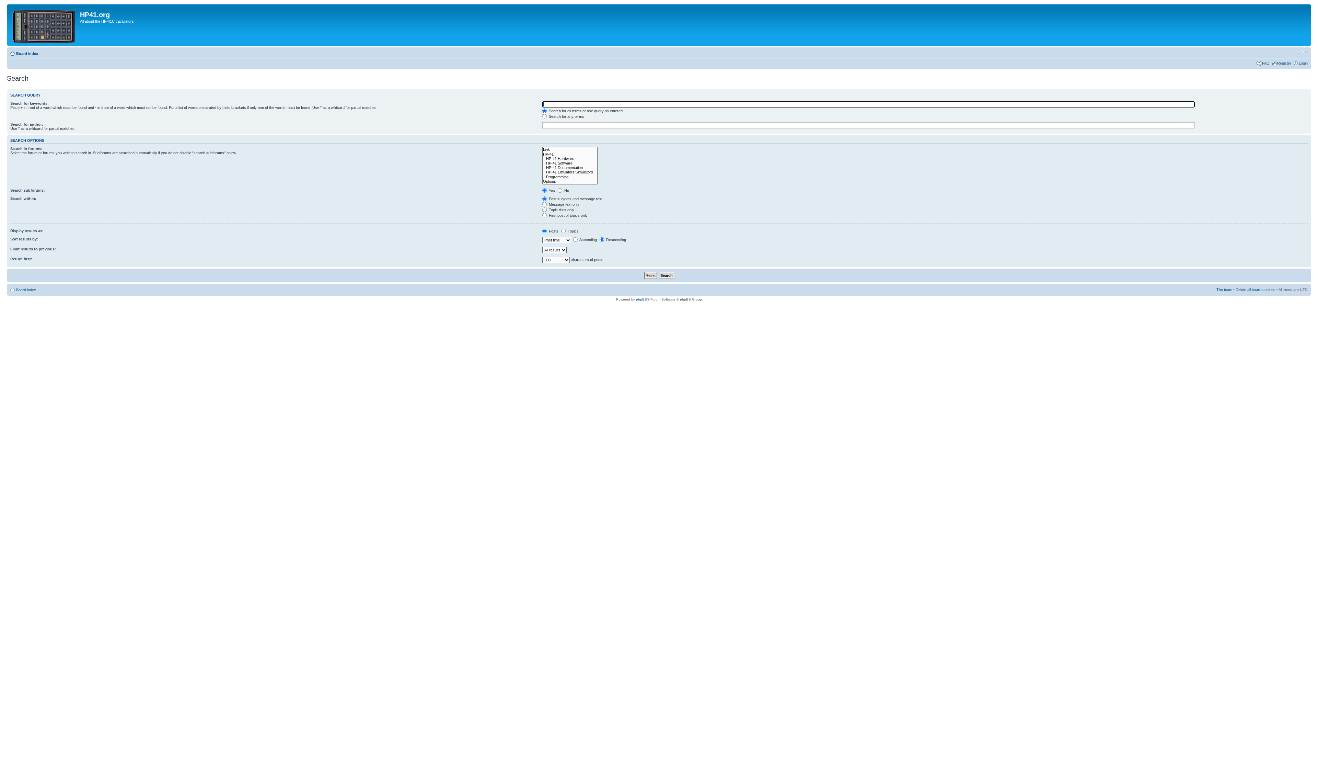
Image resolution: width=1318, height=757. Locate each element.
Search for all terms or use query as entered (585, 111)
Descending (615, 240)
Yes (551, 191)
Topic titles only (561, 210)
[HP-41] (570, 154)
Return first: (21, 259)
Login (1303, 63)
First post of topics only (568, 215)
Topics (573, 231)
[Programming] (570, 177)
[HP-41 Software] (570, 163)
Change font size (1303, 52)
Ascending (588, 240)
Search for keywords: (29, 103)
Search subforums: (27, 190)
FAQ (1266, 63)
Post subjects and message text (575, 199)
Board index (27, 54)
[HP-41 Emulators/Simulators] (570, 172)
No (566, 191)
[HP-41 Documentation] (570, 168)
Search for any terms (566, 116)
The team (1224, 289)
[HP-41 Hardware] (570, 159)
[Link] (570, 149)
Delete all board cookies (1255, 289)
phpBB (641, 299)
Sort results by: (24, 239)
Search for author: (26, 124)
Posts (553, 231)
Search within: (23, 198)
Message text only (563, 204)
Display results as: (27, 231)
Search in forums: (26, 149)
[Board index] (44, 25)
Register (1284, 63)
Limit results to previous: (33, 249)
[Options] (570, 181)
